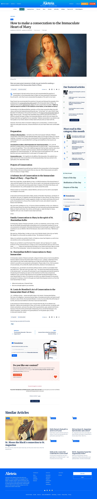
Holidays (63, 9)
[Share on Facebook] (49, 89)
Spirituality (56, 9)
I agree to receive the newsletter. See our (25, 352)
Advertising (48, 484)
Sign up (14, 355)
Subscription (48, 480)
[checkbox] (12, 352)
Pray (21, 9)
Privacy (69, 494)
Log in (79, 3)
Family (74, 418)
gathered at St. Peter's (29, 105)
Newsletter (48, 475)
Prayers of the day (70, 187)
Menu (15, 9)
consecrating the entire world (28, 103)
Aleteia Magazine (79, 9)
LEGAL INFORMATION (46, 494)
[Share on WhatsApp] (59, 89)
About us (39, 494)
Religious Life (76, 441)
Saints (8, 418)
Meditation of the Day (72, 183)
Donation (48, 482)
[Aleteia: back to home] (48, 3)
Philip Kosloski (37, 30)
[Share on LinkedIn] (51, 89)
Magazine (48, 478)
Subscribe (84, 3)
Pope (12, 324)
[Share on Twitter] (54, 89)
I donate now (16, 374)
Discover (38, 9)
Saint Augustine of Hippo (52, 5)
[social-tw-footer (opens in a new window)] (49, 490)
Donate (91, 3)
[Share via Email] (56, 89)
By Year (60, 475)
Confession (53, 441)
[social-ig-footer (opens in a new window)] (52, 490)
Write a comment (35, 401)
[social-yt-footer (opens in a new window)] (44, 490)
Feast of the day (69, 178)
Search (19, 3)
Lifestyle (49, 9)
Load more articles (74, 120)
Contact (59, 494)
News (44, 9)
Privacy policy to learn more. (32, 352)
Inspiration (53, 418)
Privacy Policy (64, 494)
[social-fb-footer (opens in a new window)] (47, 490)
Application (48, 477)
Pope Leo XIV (70, 9)
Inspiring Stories (30, 9)
